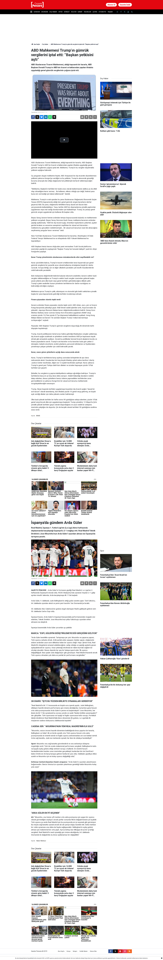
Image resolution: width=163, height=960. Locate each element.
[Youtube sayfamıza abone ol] (128, 12)
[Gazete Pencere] (37, 4)
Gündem (37, 12)
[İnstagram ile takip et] (117, 12)
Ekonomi (44, 12)
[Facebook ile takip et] (121, 12)
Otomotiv (102, 12)
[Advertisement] (116, 60)
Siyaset (67, 12)
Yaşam (110, 12)
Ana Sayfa (36, 44)
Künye (68, 951)
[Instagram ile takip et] (124, 951)
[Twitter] (37, 117)
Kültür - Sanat (76, 12)
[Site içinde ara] (132, 12)
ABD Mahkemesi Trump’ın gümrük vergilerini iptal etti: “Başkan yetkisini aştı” (75, 44)
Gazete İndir (125, 5)
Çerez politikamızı (98, 958)
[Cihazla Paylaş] (54, 117)
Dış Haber (53, 12)
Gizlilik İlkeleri (84, 951)
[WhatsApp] (50, 117)
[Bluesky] (41, 117)
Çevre (95, 12)
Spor (60, 12)
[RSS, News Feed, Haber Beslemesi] (129, 951)
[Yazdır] (82, 117)
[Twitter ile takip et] (124, 12)
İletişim (75, 951)
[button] (86, 117)
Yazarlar (87, 12)
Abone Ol (111, 5)
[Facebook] (33, 117)
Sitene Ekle (93, 951)
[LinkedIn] (46, 117)
